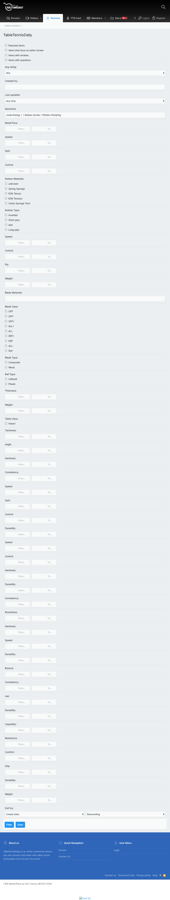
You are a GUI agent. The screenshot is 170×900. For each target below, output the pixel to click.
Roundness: (11, 612)
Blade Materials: (13, 292)
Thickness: (11, 390)
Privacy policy (144, 875)
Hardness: (10, 458)
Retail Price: (11, 122)
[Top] (160, 875)
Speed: (9, 136)
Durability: (10, 528)
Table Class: (11, 418)
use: (7, 696)
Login (117, 850)
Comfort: (9, 752)
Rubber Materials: (14, 178)
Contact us (64, 856)
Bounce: (9, 668)
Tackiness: (10, 430)
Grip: (7, 766)
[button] (41, 18)
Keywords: (10, 108)
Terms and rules (126, 875)
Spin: (7, 150)
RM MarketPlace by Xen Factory (28, 883)
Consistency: (12, 472)
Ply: (7, 264)
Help (155, 875)
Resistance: (11, 738)
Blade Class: (11, 306)
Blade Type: (11, 357)
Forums (62, 850)
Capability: (11, 724)
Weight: (9, 278)
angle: (8, 444)
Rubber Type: (12, 210)
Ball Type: (10, 374)
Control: (9, 164)
